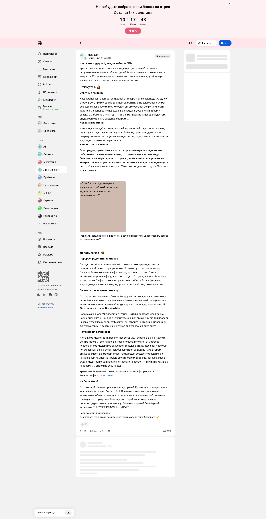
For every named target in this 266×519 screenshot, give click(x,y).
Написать (208, 43)
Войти (225, 43)
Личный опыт (94, 58)
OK (68, 512)
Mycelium (93, 55)
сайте (109, 375)
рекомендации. (46, 307)
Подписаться (162, 56)
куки (54, 512)
